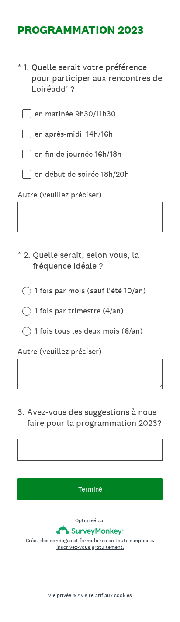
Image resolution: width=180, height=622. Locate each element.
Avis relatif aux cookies (104, 595)
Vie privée (59, 595)
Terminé (90, 489)
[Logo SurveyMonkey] (90, 530)
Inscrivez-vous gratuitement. (90, 547)
